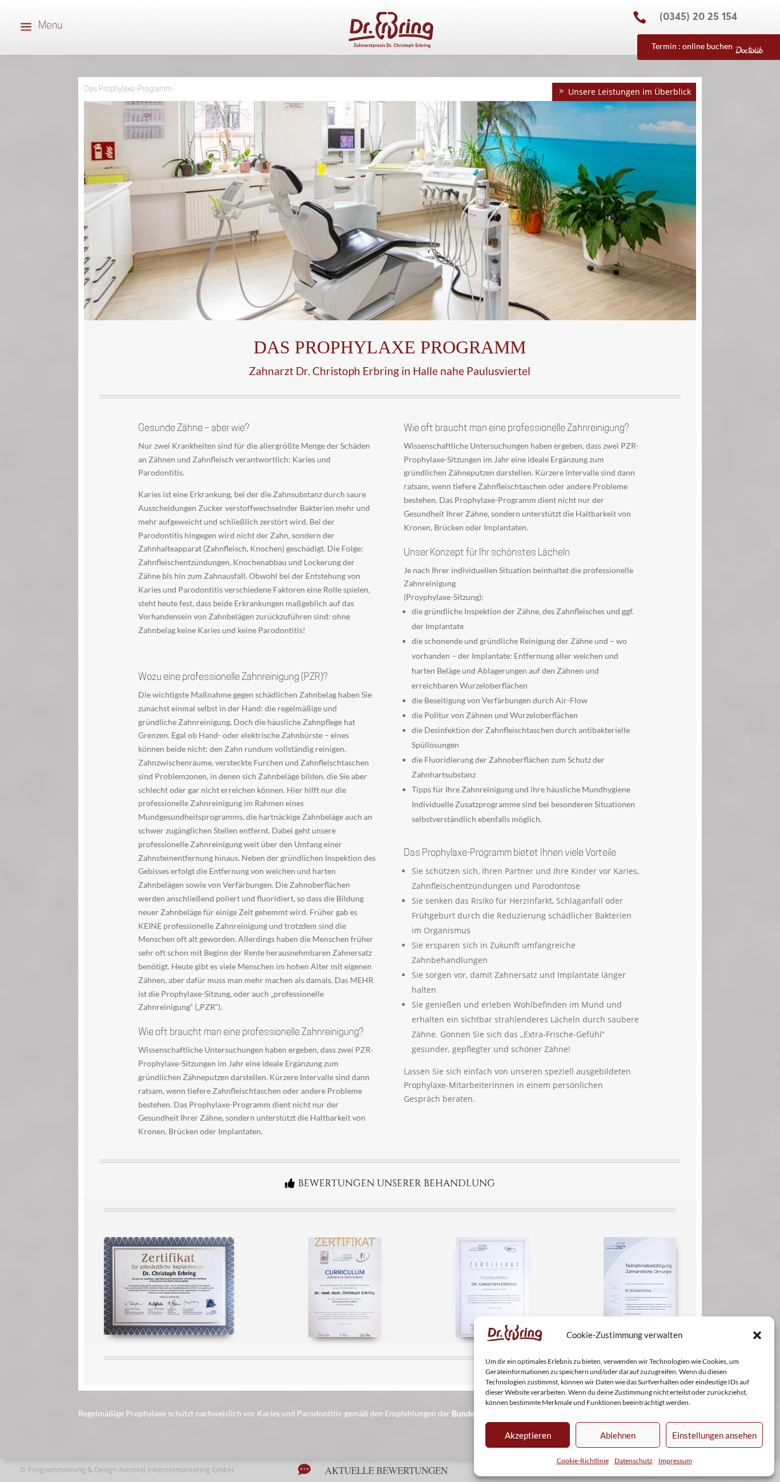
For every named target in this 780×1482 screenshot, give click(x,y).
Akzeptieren (528, 1435)
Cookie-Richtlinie (583, 1460)
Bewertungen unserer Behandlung (396, 1183)
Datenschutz (633, 1460)
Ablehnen (618, 1435)
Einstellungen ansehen (714, 1435)
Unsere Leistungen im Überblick (629, 91)
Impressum (675, 1460)
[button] (757, 1335)
